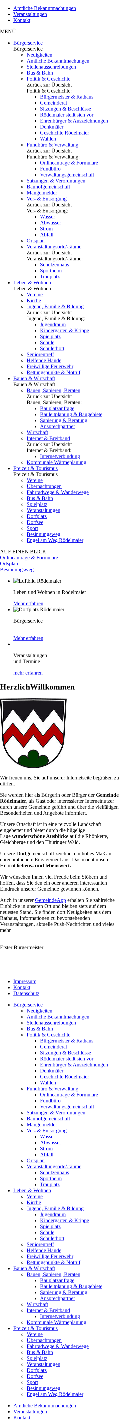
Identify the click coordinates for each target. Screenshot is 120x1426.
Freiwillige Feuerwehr (50, 366)
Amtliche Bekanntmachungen (44, 8)
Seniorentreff (40, 354)
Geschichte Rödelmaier (64, 133)
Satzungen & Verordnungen (56, 180)
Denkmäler (51, 127)
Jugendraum (53, 324)
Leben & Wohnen (32, 282)
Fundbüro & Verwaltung (52, 144)
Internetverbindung (60, 456)
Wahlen (48, 139)
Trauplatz (50, 276)
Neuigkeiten (39, 55)
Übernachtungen (44, 486)
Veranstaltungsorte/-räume (54, 246)
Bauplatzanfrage (57, 408)
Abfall (46, 234)
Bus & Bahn (40, 73)
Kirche (34, 300)
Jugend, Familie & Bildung (55, 306)
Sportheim (51, 270)
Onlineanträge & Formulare (69, 162)
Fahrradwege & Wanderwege (58, 492)
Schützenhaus (54, 264)
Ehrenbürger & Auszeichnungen (74, 121)
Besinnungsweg (43, 534)
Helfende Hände (44, 360)
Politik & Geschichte (48, 79)
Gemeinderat (53, 103)
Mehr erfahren (28, 603)
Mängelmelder (42, 192)
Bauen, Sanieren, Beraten (53, 390)
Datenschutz (26, 993)
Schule (47, 342)
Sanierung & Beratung (63, 420)
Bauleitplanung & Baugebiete (71, 414)
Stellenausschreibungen (51, 67)
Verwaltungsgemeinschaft (67, 174)
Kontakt (21, 20)
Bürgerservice (28, 43)
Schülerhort (52, 348)
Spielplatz (50, 336)
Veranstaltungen (30, 14)
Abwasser (50, 222)
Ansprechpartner (57, 426)
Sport (32, 528)
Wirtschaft (37, 432)
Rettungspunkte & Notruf (53, 372)
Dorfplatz (37, 516)
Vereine (35, 294)
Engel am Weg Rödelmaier (55, 540)
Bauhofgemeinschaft (48, 186)
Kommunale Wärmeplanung (56, 462)
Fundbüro (50, 168)
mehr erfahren (28, 673)
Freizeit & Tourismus (35, 468)
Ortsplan (36, 240)
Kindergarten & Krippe (64, 330)
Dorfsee (35, 522)
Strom (46, 228)
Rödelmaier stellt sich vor (66, 115)
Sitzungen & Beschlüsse (65, 109)
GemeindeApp (50, 900)
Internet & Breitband (48, 438)
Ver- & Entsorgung (47, 198)
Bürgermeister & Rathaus (66, 97)
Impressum (24, 981)
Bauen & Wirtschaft (34, 378)
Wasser (47, 216)
